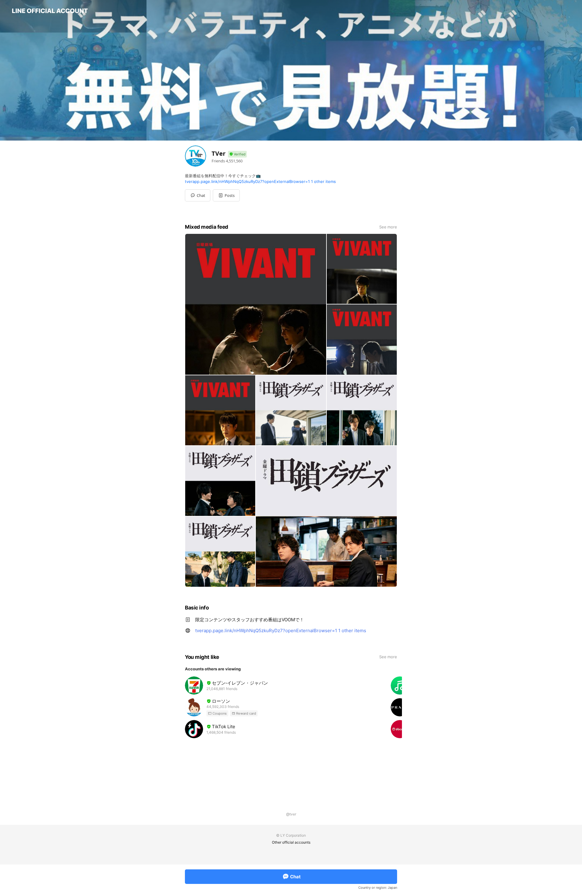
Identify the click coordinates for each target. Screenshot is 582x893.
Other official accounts (291, 842)
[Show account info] (237, 154)
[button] (226, 195)
